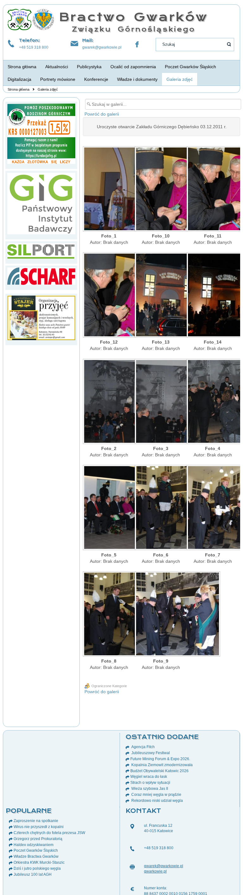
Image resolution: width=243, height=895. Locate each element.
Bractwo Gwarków (133, 17)
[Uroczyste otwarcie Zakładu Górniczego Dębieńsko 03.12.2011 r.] (109, 189)
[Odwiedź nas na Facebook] (137, 44)
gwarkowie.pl (155, 871)
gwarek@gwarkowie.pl (102, 47)
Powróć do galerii (101, 114)
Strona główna (18, 89)
